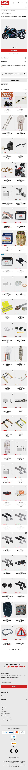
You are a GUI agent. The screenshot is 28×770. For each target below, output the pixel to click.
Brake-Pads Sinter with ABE (7, 481)
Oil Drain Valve (21, 317)
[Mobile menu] (2, 7)
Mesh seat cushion (20, 271)
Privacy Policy (4, 711)
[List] (26, 89)
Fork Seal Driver (21, 249)
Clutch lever (21, 410)
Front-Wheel (7, 388)
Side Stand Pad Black (7, 620)
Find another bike (13, 53)
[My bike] (18, 3)
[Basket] (26, 3)
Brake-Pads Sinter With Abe (7, 203)
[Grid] (23, 89)
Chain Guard (20, 156)
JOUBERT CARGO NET (21, 180)
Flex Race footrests (21, 481)
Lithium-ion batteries (21, 226)
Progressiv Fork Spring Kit (7, 133)
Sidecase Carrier (7, 226)
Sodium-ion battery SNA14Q (7, 271)
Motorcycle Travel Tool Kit (21, 573)
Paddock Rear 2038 (21, 388)
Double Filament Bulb (21, 133)
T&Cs (2, 709)
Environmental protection (6, 720)
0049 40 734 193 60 (16, 666)
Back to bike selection (6, 13)
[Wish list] (22, 3)
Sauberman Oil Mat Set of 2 (21, 620)
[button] (26, 7)
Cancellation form (5, 715)
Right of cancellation (5, 713)
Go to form (24, 74)
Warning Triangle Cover (20, 643)
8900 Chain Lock (7, 643)
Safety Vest (7, 317)
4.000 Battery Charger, (7, 503)
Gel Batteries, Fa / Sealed (7, 249)
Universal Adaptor (20, 110)
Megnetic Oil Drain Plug (20, 294)
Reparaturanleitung (7, 110)
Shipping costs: (7, 762)
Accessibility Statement (6, 717)
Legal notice (3, 707)
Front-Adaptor (20, 434)
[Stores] (14, 3)
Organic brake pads (7, 411)
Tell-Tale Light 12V (7, 458)
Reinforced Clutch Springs (21, 203)
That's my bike (14, 50)
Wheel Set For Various (21, 340)
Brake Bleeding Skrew (21, 364)
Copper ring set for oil (7, 180)
